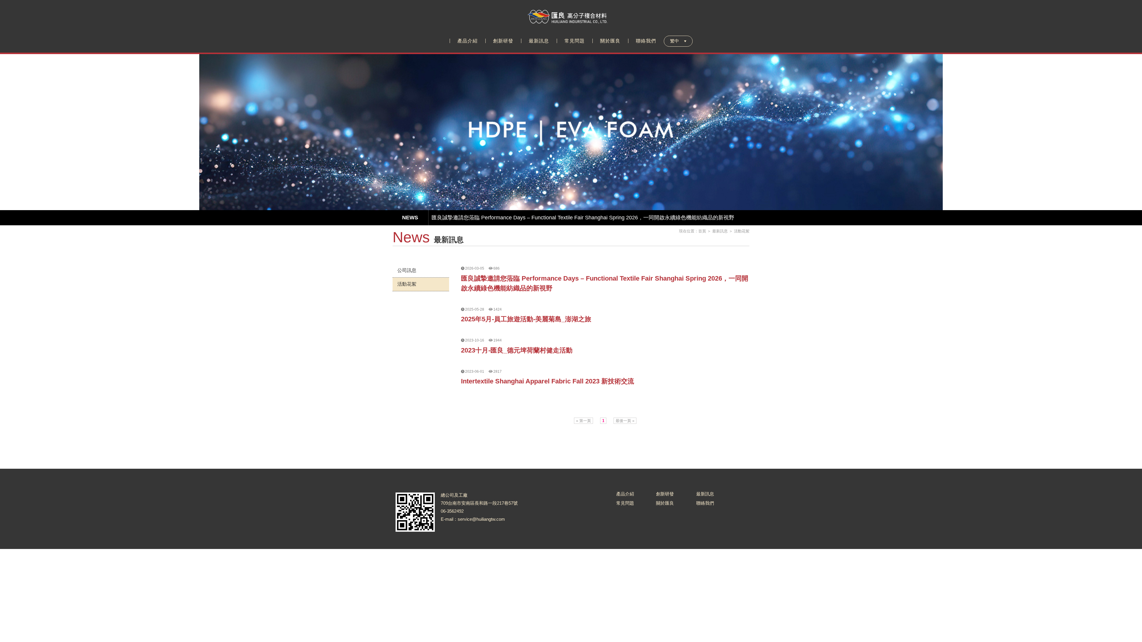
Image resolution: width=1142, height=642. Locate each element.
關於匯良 (665, 503)
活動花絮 (741, 231)
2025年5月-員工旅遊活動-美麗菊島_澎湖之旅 (526, 319)
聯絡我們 (705, 503)
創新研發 (665, 493)
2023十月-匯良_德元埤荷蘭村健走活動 (516, 350)
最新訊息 (720, 231)
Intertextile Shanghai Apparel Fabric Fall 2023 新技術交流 (547, 381)
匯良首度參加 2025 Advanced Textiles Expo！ (486, 219)
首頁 (702, 231)
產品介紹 (625, 493)
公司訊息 (406, 270)
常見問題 (625, 503)
